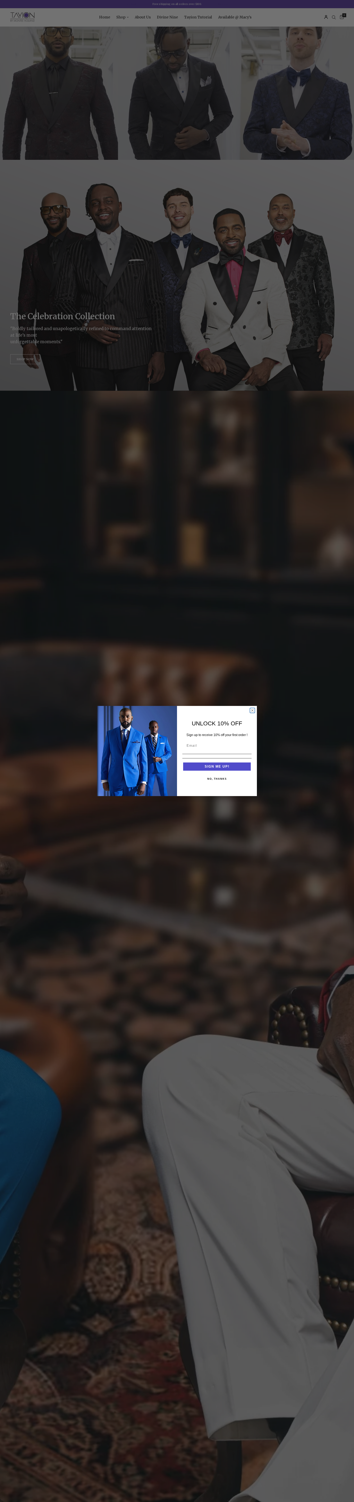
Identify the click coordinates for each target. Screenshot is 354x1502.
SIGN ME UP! (217, 766)
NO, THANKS (217, 778)
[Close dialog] (252, 710)
